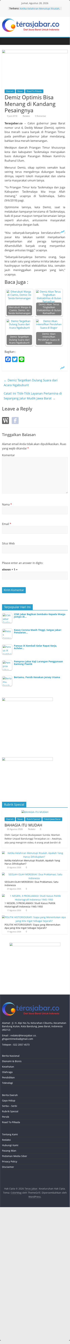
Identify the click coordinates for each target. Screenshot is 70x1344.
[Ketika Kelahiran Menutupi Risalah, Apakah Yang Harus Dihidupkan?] (34, 853)
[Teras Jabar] (5, 41)
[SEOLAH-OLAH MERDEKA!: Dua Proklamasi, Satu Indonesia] (34, 874)
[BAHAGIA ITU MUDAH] (35, 812)
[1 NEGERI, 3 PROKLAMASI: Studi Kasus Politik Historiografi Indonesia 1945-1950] (34, 895)
